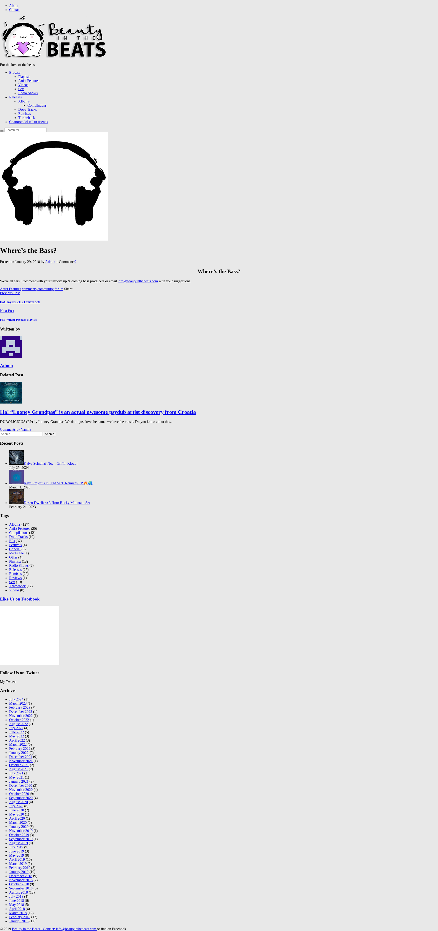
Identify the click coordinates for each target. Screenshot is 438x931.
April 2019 (17, 859)
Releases (15, 97)
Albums (24, 101)
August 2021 (18, 769)
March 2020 (18, 822)
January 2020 (19, 827)
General (15, 549)
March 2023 (18, 703)
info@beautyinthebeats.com (138, 281)
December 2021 (20, 757)
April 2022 (17, 740)
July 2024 (16, 699)
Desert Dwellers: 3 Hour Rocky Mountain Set (57, 503)
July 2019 (16, 847)
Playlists (24, 77)
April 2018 (17, 909)
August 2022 (18, 724)
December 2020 (20, 785)
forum (59, 289)
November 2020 (21, 790)
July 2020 (16, 806)
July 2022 (16, 728)
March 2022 (18, 744)
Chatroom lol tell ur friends (28, 122)
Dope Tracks (27, 109)
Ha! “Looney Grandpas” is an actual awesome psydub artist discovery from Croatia (98, 412)
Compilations (37, 105)
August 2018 (18, 892)
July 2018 (16, 896)
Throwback (26, 118)
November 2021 (21, 761)
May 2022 (16, 736)
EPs (12, 541)
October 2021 (19, 765)
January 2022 (19, 753)
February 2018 (19, 917)
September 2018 (21, 888)
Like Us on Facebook (20, 599)
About (13, 6)
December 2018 (20, 876)
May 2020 (16, 814)
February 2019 (19, 868)
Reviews (15, 578)
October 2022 (19, 720)
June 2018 (16, 900)
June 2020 (16, 810)
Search (49, 434)
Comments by (15, 429)
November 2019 (21, 831)
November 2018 (21, 880)
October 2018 (19, 884)
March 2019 (18, 863)
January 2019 (19, 872)
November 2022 (21, 716)
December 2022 (20, 711)
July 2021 (16, 773)
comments (29, 289)
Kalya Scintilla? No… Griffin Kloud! (51, 463)
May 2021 (16, 777)
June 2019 (16, 851)
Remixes (24, 113)
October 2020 (19, 794)
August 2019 (18, 843)
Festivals (15, 545)
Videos (23, 85)
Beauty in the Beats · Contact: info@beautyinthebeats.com (54, 929)
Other (13, 557)
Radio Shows (28, 93)
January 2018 (19, 921)
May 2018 (16, 905)
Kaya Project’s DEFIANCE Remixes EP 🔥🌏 (58, 483)
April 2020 (17, 818)
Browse (14, 72)
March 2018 (18, 913)
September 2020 (21, 798)
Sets (21, 89)
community (45, 289)
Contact (14, 10)
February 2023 (19, 707)
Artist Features (28, 81)
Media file (16, 553)
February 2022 (19, 748)
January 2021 (19, 781)
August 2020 (18, 802)
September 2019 (21, 839)
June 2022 (16, 732)
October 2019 (19, 835)
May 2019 (16, 855)
